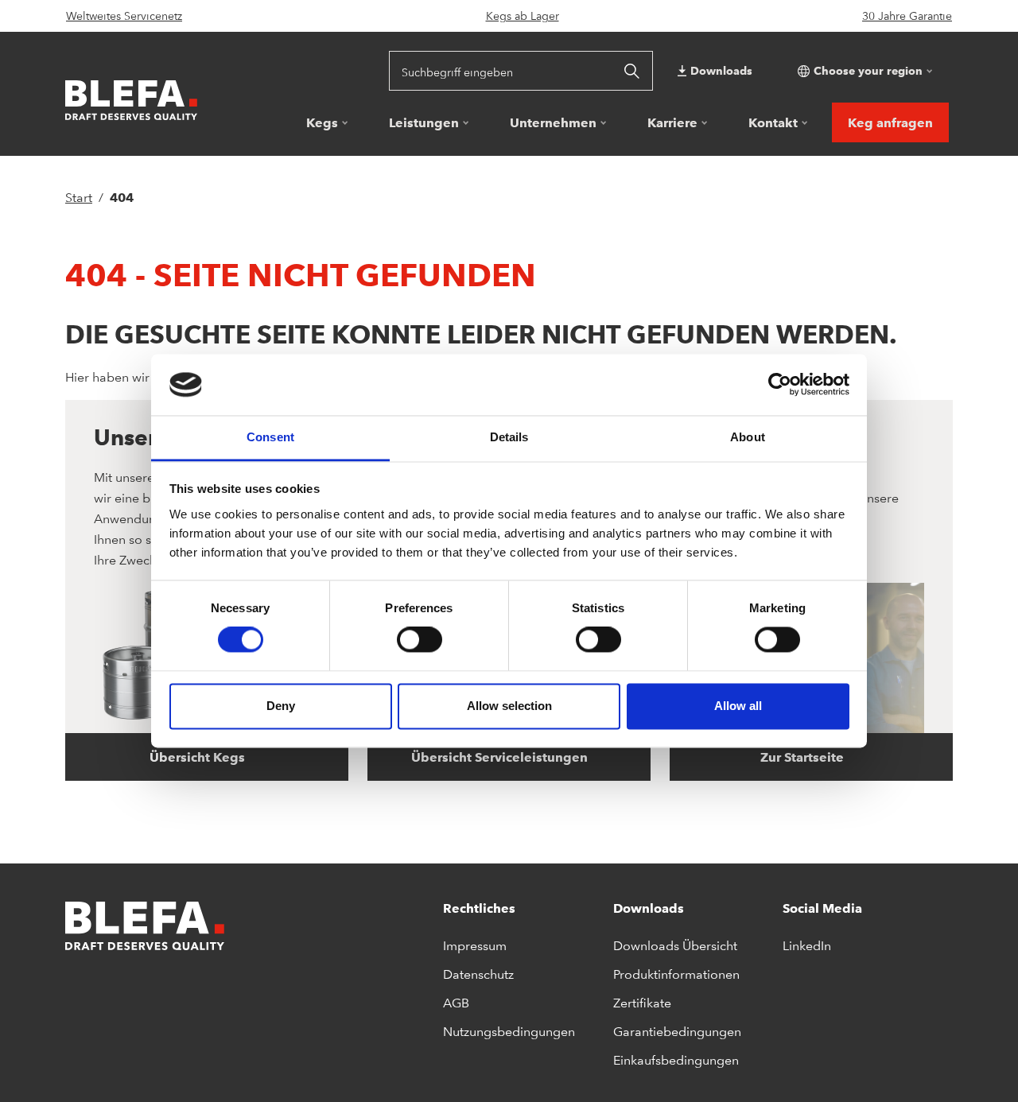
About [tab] (747, 437)
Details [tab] (509, 437)
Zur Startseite (803, 757)
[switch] (419, 640)
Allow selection (509, 705)
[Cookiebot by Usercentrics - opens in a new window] (779, 385)
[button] (863, 70)
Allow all (738, 705)
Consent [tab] (270, 437)
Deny (280, 705)
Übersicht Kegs (199, 757)
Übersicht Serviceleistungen (501, 757)
